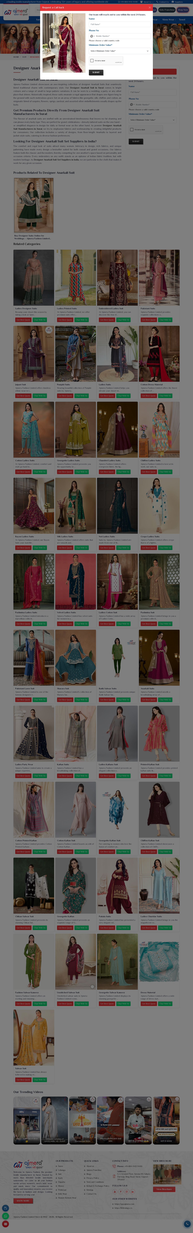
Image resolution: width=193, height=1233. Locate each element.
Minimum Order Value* (100, 45)
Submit (96, 72)
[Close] (150, 7)
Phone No (94, 30)
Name (92, 19)
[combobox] (92, 36)
